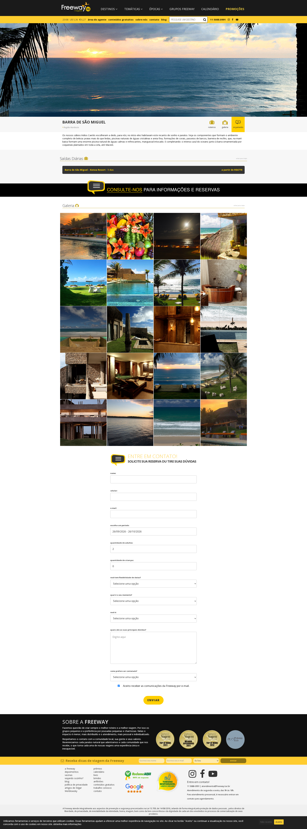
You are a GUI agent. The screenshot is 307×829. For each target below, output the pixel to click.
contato (154, 19)
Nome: (113, 473)
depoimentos (72, 771)
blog (164, 19)
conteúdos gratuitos (121, 19)
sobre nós (141, 19)
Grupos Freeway (182, 9)
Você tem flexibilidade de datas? (125, 577)
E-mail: (113, 508)
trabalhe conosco (103, 787)
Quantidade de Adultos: (121, 543)
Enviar (233, 760)
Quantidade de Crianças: (122, 560)
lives (96, 775)
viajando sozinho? (74, 778)
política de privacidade (76, 784)
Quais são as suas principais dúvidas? (128, 630)
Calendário (210, 9)
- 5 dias (153, 169)
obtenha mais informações (67, 824)
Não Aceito (266, 821)
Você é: (113, 612)
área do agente (97, 19)
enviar (153, 700)
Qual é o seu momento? (121, 595)
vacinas (68, 775)
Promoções (235, 9)
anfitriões (98, 781)
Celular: (114, 490)
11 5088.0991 (218, 19)
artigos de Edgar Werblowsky (73, 789)
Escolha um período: (119, 525)
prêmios (98, 768)
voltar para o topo (241, 158)
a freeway (70, 768)
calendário (99, 771)
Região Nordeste (71, 127)
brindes (97, 778)
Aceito (279, 821)
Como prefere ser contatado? (123, 671)
